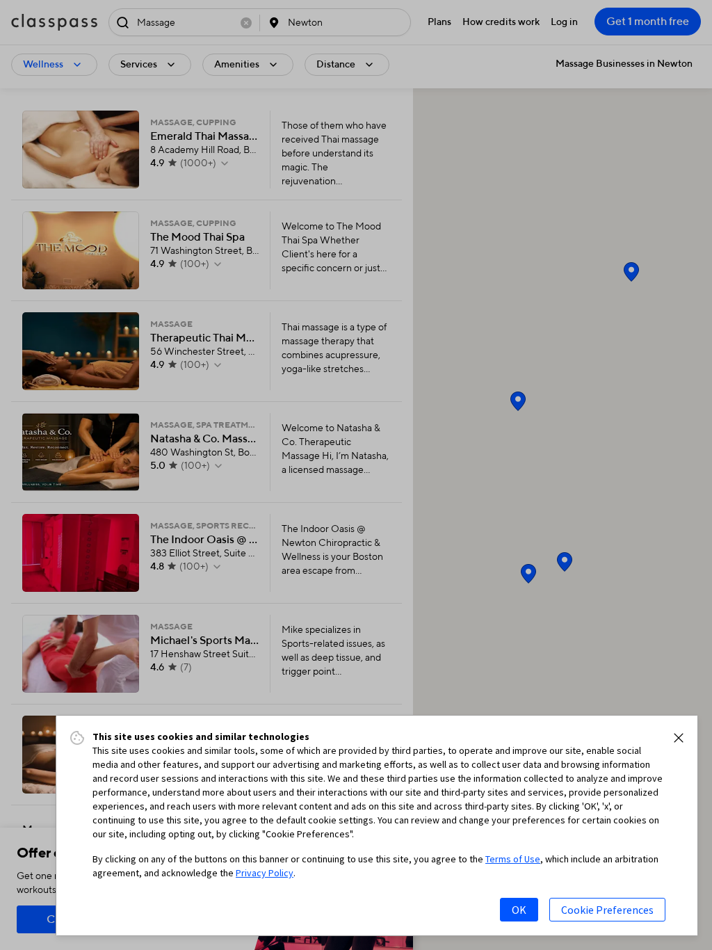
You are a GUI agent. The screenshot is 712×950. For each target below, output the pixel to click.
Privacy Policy (264, 873)
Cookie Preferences (607, 910)
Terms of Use (512, 859)
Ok (519, 910)
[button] (678, 738)
